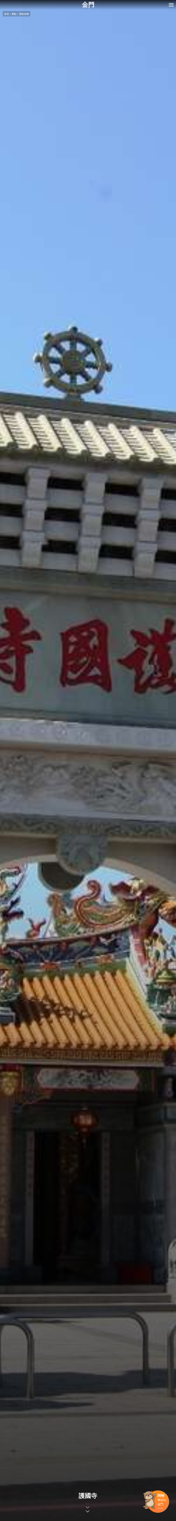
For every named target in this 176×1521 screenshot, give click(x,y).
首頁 (6, 13)
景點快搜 (24, 13)
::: (1, 2)
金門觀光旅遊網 (88, 5)
